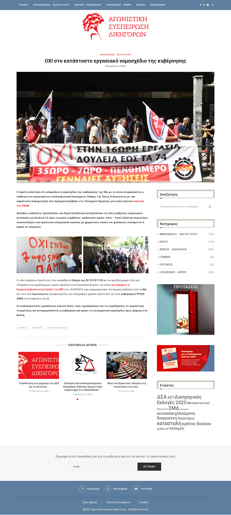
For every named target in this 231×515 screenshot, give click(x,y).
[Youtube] (207, 5)
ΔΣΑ (162, 397)
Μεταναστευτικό (198, 403)
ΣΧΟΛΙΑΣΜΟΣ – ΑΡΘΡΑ (118, 5)
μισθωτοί (163, 428)
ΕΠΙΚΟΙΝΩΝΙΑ (158, 5)
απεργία (22, 328)
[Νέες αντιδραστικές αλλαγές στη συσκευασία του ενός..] (126, 365)
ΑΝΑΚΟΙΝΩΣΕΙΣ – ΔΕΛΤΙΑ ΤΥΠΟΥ (51, 5)
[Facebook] (200, 5)
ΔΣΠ (170, 397)
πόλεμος (176, 428)
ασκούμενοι (184, 409)
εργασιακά (37, 328)
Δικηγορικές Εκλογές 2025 (179, 399)
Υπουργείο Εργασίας (57, 328)
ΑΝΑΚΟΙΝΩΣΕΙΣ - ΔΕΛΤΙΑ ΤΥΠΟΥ (115, 54)
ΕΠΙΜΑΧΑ (186, 257)
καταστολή (169, 423)
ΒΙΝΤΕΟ (140, 5)
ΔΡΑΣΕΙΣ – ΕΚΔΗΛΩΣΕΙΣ (87, 5)
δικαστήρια (186, 418)
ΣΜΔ (174, 408)
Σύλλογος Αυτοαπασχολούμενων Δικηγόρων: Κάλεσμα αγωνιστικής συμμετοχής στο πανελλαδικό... (82, 386)
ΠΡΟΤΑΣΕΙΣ (186, 264)
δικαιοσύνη (167, 418)
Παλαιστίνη (162, 409)
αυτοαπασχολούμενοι (176, 413)
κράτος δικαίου (196, 423)
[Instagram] (204, 5)
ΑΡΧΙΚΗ (23, 5)
